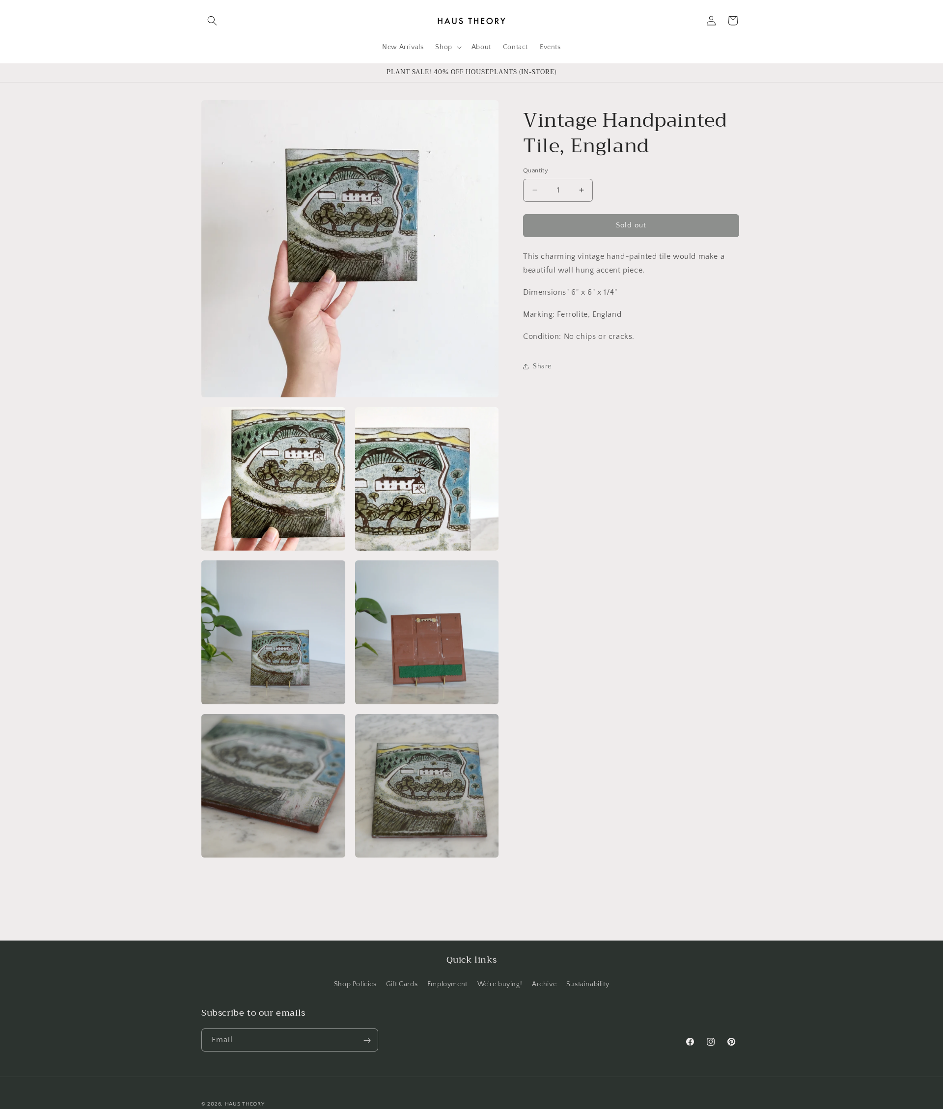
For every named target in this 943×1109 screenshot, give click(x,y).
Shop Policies (355, 984)
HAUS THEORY (245, 1104)
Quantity (535, 170)
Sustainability (587, 984)
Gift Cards (401, 984)
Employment (447, 984)
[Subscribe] (367, 1040)
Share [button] (542, 366)
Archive (544, 984)
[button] (212, 20)
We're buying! (500, 984)
